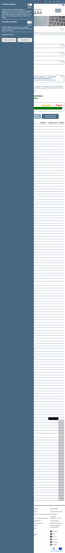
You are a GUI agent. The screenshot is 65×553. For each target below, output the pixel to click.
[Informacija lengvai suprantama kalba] (63, 5)
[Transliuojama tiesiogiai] (41, 2)
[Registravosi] (57, 122)
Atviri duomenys (54, 520)
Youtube (54, 539)
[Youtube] (51, 539)
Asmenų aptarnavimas (56, 511)
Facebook (54, 531)
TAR (50, 1)
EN (60, 1)
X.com (54, 536)
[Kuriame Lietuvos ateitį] (56, 551)
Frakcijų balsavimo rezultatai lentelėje (50, 116)
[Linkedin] (51, 544)
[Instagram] (51, 542)
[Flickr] (51, 534)
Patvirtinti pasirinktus (9, 40)
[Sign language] (61, 5)
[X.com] (51, 536)
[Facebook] (51, 531)
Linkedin (54, 544)
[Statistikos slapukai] (29, 22)
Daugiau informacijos (8, 34)
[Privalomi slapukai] (29, 4)
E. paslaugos (53, 514)
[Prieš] (34, 122)
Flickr (53, 534)
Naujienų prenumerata (56, 523)
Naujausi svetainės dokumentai (34, 523)
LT (57, 1)
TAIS (45, 1)
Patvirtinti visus (25, 40)
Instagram (55, 542)
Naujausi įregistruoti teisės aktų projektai (37, 518)
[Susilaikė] (46, 122)
